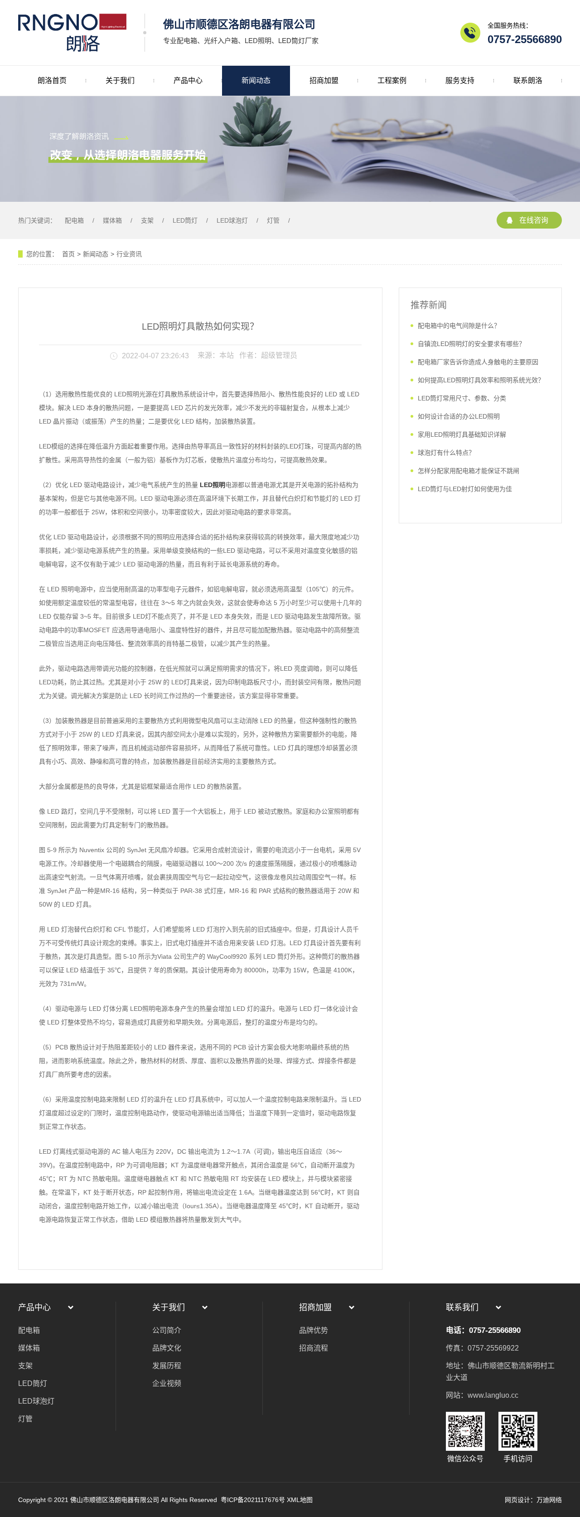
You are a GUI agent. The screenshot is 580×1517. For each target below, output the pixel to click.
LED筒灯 (185, 220)
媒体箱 (112, 220)
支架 (147, 220)
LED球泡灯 (232, 220)
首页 (68, 254)
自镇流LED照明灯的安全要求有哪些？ (471, 343)
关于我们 (120, 80)
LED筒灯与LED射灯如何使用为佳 (465, 489)
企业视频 (166, 1383)
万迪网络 (549, 1499)
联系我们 (462, 1307)
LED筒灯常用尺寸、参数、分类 (462, 398)
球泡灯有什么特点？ (446, 452)
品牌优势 (313, 1330)
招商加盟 (323, 80)
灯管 (273, 220)
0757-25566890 (525, 39)
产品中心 (188, 80)
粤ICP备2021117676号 (252, 1499)
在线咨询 (533, 220)
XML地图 (300, 1499)
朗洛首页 (52, 80)
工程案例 (391, 80)
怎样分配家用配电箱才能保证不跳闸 (468, 470)
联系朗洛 (527, 80)
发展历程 (166, 1366)
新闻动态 (256, 80)
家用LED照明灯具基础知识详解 (462, 434)
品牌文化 (166, 1348)
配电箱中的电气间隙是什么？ (459, 325)
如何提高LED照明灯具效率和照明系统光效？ (481, 380)
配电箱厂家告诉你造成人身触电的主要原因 (478, 362)
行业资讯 (129, 254)
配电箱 (74, 220)
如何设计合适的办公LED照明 (459, 416)
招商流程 (313, 1348)
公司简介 (166, 1330)
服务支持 (459, 80)
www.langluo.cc (493, 1395)
